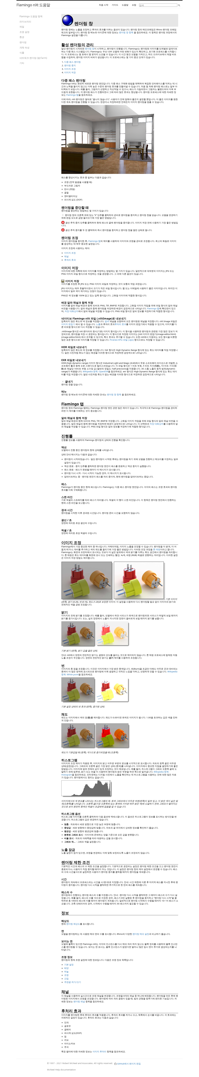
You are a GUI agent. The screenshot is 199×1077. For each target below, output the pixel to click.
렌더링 (23, 42)
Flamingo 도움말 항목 (31, 16)
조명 (66, 975)
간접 (66, 978)
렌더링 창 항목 (126, 32)
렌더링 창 (89, 48)
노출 (98, 324)
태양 (66, 968)
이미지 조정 (70, 68)
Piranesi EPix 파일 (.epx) (122, 339)
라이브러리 (25, 21)
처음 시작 (103, 4)
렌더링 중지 (70, 65)
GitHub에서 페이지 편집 (129, 1063)
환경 (22, 37)
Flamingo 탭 (72, 94)
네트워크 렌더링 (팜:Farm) (33, 58)
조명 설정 (24, 32)
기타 (22, 63)
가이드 (115, 4)
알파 (107, 321)
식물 (22, 52)
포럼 (134, 4)
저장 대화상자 (71, 311)
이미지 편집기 (68, 324)
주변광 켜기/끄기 (72, 982)
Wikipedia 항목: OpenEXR (95, 371)
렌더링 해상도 (73, 923)
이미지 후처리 (99, 1051)
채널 (66, 256)
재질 (22, 26)
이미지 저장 (70, 72)
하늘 (66, 971)
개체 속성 (24, 47)
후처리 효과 (70, 259)
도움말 (125, 4)
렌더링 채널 (79, 1001)
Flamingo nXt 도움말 (33, 4)
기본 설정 (69, 964)
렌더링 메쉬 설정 (141, 933)
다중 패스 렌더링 (72, 61)
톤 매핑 (156, 549)
